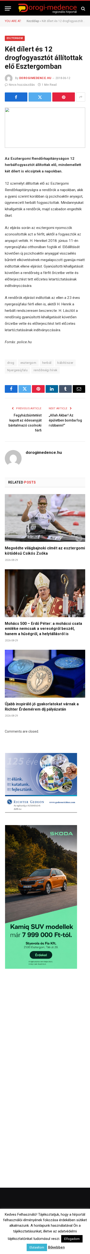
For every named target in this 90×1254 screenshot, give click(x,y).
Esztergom (15, 38)
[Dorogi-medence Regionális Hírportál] (47, 8)
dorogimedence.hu (35, 78)
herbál (46, 363)
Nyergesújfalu (17, 370)
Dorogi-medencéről (26, 1235)
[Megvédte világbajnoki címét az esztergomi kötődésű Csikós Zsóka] (45, 518)
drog (10, 363)
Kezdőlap (33, 21)
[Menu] (8, 8)
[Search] (82, 8)
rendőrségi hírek (45, 370)
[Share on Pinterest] (63, 97)
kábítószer (65, 363)
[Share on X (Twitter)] (40, 97)
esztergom (28, 363)
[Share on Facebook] (16, 97)
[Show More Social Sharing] (80, 97)
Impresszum (73, 1235)
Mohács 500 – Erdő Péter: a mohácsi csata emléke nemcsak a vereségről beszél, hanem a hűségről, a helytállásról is (43, 628)
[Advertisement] (45, 1026)
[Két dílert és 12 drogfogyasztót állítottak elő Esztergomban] (45, 128)
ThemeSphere (66, 1226)
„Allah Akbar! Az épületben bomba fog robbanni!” (65, 420)
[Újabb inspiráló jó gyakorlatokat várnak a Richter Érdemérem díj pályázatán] (45, 673)
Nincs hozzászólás (22, 84)
